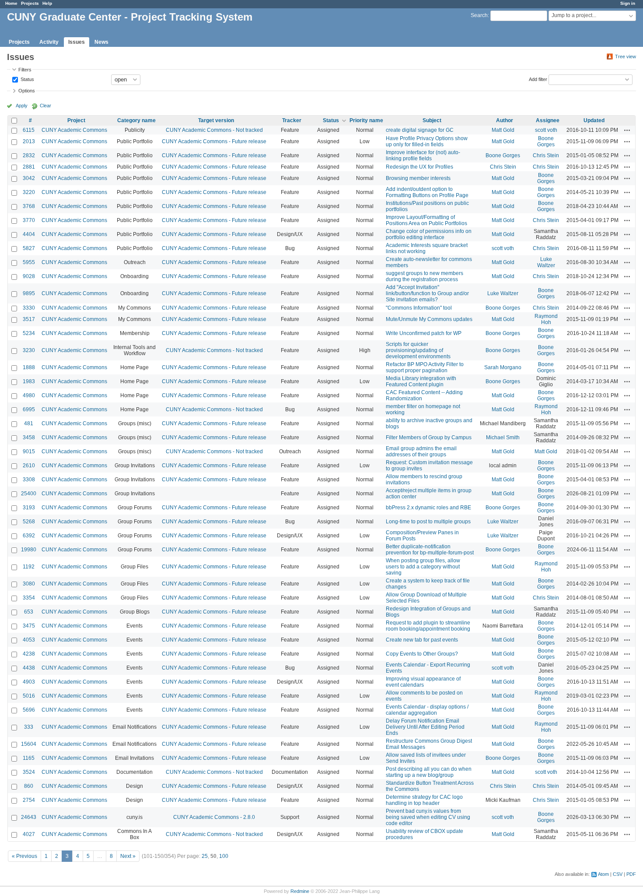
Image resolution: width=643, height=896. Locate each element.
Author (504, 120)
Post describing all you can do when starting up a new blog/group (429, 772)
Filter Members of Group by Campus (429, 437)
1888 (29, 367)
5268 (29, 522)
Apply (22, 105)
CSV (617, 874)
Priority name (366, 120)
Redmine (299, 891)
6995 (29, 409)
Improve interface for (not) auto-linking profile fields (423, 155)
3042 (29, 178)
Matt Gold (503, 130)
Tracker (291, 120)
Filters (24, 69)
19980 (28, 550)
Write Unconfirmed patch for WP (423, 333)
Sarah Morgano (502, 367)
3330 (29, 308)
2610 (29, 465)
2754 (29, 800)
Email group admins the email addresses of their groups (421, 451)
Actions (627, 130)
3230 (29, 350)
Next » (128, 856)
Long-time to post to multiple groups (428, 522)
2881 (29, 167)
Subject (432, 120)
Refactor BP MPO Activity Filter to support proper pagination (425, 367)
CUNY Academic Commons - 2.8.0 (214, 817)
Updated (594, 120)
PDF (631, 874)
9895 (29, 293)
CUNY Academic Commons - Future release (214, 141)
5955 (29, 262)
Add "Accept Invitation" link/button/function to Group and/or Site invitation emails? (427, 293)
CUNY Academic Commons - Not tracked (214, 130)
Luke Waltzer (546, 262)
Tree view (625, 56)
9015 (29, 451)
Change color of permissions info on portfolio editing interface (429, 234)
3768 (29, 206)
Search (479, 15)
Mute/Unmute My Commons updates (429, 319)
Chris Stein (546, 155)
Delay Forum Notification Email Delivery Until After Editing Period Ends (425, 727)
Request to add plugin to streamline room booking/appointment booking (428, 626)
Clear (45, 105)
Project (76, 120)
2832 (29, 155)
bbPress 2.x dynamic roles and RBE (428, 507)
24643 (28, 817)
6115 (29, 130)
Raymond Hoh (546, 319)
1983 (29, 381)
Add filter (538, 78)
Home (11, 3)
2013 (29, 141)
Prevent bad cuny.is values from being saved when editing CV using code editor (428, 817)
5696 (29, 710)
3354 (29, 598)
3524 (29, 772)
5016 (29, 696)
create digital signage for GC (420, 130)
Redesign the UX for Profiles (419, 167)
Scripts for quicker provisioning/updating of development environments (418, 350)
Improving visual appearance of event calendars (423, 682)
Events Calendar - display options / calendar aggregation (427, 710)
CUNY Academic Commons (74, 130)
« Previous (24, 856)
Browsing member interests (418, 178)
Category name (136, 120)
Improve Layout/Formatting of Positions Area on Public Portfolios (426, 220)
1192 (29, 567)
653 (28, 612)
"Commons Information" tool (419, 308)
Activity (49, 42)
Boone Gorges (546, 141)
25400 (28, 493)
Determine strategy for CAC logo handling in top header (424, 800)
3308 (29, 479)
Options (26, 90)
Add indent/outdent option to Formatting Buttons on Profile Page (427, 192)
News (101, 42)
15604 (28, 744)
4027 (29, 834)
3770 (29, 220)
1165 (29, 758)
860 (28, 786)
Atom (603, 874)
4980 (29, 395)
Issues (76, 42)
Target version (216, 120)
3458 (29, 437)
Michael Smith (503, 437)
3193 (29, 507)
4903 (29, 682)
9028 (29, 276)
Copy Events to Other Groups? (422, 654)
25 (205, 856)
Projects (30, 3)
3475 (29, 626)
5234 (29, 333)
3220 (29, 192)
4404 (29, 234)
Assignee (547, 120)
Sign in (627, 3)
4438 (29, 668)
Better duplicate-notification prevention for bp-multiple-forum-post (430, 549)
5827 (29, 248)
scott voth (546, 130)
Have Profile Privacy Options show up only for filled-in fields (427, 141)
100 (223, 856)
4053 (29, 640)
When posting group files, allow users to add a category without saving (423, 566)
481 (28, 423)
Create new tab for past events (422, 640)
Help (47, 3)
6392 (29, 536)
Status (26, 78)
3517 (29, 319)
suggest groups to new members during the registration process (424, 276)
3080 (29, 584)
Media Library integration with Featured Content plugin (421, 381)
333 (28, 727)
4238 (29, 654)
